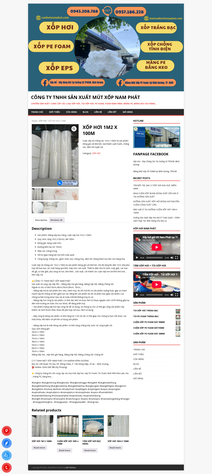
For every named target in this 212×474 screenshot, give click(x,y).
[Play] (137, 257)
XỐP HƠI (42, 121)
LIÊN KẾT (112, 112)
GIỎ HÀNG (128, 112)
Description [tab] (41, 220)
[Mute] (171, 257)
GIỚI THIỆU (54, 112)
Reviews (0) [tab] (56, 220)
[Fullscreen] (176, 257)
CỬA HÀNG (71, 112)
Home (34, 121)
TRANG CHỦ (37, 112)
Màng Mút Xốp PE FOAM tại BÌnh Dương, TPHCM (155, 171)
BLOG (85, 112)
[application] (156, 247)
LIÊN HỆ (98, 112)
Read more (39, 447)
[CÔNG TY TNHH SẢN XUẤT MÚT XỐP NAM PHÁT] (106, 89)
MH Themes (71, 467)
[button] (74, 128)
